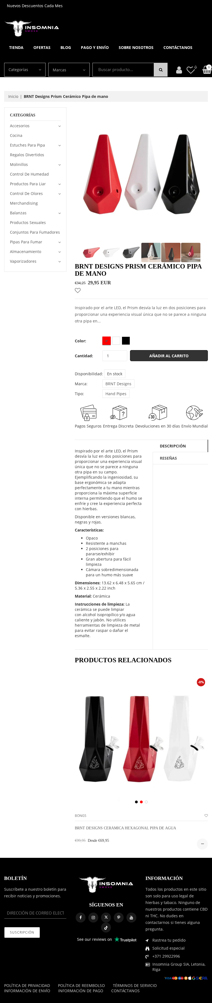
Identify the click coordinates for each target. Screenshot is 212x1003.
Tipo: (79, 393)
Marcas (59, 69)
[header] (190, 69)
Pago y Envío (95, 47)
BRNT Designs (118, 383)
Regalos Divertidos (27, 154)
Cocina (16, 135)
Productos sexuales (28, 222)
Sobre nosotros (136, 47)
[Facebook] (81, 918)
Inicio (13, 96)
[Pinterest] (119, 918)
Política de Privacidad (27, 985)
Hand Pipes (115, 393)
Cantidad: (84, 355)
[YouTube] (131, 918)
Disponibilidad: (89, 373)
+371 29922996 (166, 956)
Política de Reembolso (81, 985)
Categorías (18, 69)
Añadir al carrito (169, 355)
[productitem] (136, 802)
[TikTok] (106, 927)
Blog (65, 47)
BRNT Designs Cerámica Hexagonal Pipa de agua (125, 828)
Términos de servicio (135, 985)
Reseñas (168, 458)
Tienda (16, 47)
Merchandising (24, 203)
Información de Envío (27, 990)
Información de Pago (80, 990)
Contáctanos (177, 47)
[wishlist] (206, 815)
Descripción (173, 446)
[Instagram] (93, 918)
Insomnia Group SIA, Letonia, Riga (178, 967)
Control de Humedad (29, 174)
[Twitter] (106, 918)
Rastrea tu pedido (169, 940)
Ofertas (42, 47)
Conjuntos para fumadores (35, 232)
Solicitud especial (168, 948)
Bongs (80, 815)
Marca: (81, 383)
